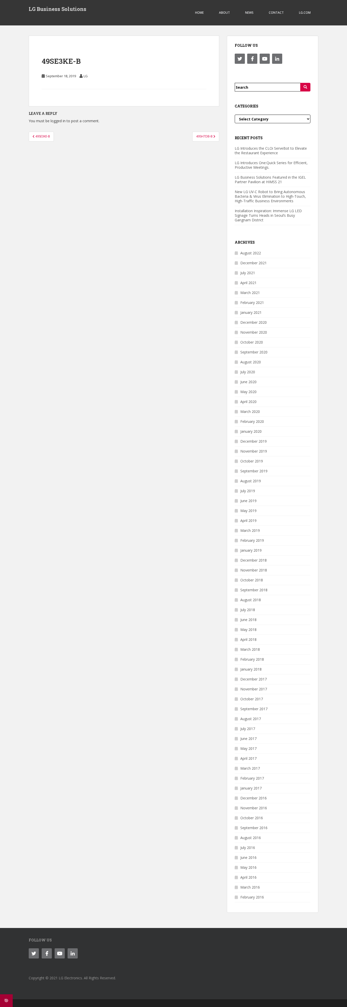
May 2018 (248, 629)
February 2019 (252, 540)
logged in (58, 120)
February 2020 (252, 421)
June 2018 (248, 619)
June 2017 (248, 738)
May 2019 (248, 510)
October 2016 (251, 817)
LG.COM (305, 12)
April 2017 (248, 758)
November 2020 (253, 332)
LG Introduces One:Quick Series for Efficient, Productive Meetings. (271, 165)
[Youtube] (265, 59)
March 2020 (250, 411)
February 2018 (252, 659)
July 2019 (247, 490)
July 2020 (247, 371)
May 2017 (248, 748)
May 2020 (248, 391)
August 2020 (250, 362)
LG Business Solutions (57, 9)
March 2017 (250, 768)
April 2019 (248, 520)
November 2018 (253, 570)
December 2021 (253, 262)
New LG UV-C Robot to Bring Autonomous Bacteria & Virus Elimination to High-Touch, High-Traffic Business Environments (270, 196)
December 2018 (253, 560)
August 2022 (250, 253)
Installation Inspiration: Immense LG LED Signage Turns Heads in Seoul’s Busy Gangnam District (268, 215)
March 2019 (250, 530)
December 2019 (253, 441)
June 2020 (248, 381)
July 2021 (247, 272)
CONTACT (276, 12)
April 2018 (248, 639)
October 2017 (251, 698)
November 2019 (253, 451)
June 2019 (248, 500)
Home (199, 12)
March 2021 (250, 292)
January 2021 (251, 312)
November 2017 (253, 689)
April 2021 (248, 282)
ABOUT (224, 12)
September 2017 (253, 708)
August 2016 (250, 837)
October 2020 (251, 342)
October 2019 (251, 461)
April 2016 (248, 877)
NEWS (249, 12)
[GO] (305, 87)
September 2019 (253, 471)
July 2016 (247, 847)
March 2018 (250, 649)
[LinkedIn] (277, 59)
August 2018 (250, 599)
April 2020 (248, 401)
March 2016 (250, 887)
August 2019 (250, 480)
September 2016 (253, 827)
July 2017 (247, 728)
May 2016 (248, 867)
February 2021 (252, 302)
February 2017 (252, 778)
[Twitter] (240, 59)
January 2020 (251, 431)
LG (86, 76)
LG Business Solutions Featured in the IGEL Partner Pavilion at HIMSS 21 (270, 179)
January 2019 (251, 550)
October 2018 (251, 580)
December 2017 (253, 679)
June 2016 (248, 857)
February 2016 (252, 897)
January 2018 (251, 669)
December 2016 (253, 798)
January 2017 (251, 788)
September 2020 (253, 352)
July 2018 (247, 609)
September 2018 (253, 589)
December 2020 (253, 322)
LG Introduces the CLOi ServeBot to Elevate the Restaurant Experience (271, 150)
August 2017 (250, 718)
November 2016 (253, 807)
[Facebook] (252, 59)
